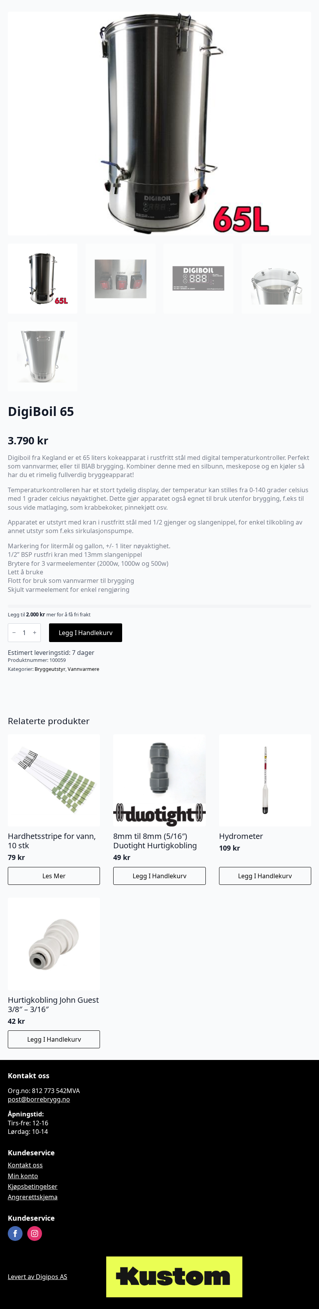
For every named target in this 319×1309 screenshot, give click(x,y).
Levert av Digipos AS (37, 1277)
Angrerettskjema (33, 1197)
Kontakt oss (25, 1165)
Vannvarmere (83, 668)
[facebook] (15, 1234)
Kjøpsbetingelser (33, 1186)
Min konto (23, 1176)
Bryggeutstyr (50, 668)
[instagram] (34, 1234)
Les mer (54, 876)
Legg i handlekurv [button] (159, 876)
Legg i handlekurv (85, 632)
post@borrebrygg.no (39, 1099)
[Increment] (34, 632)
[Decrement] (14, 632)
